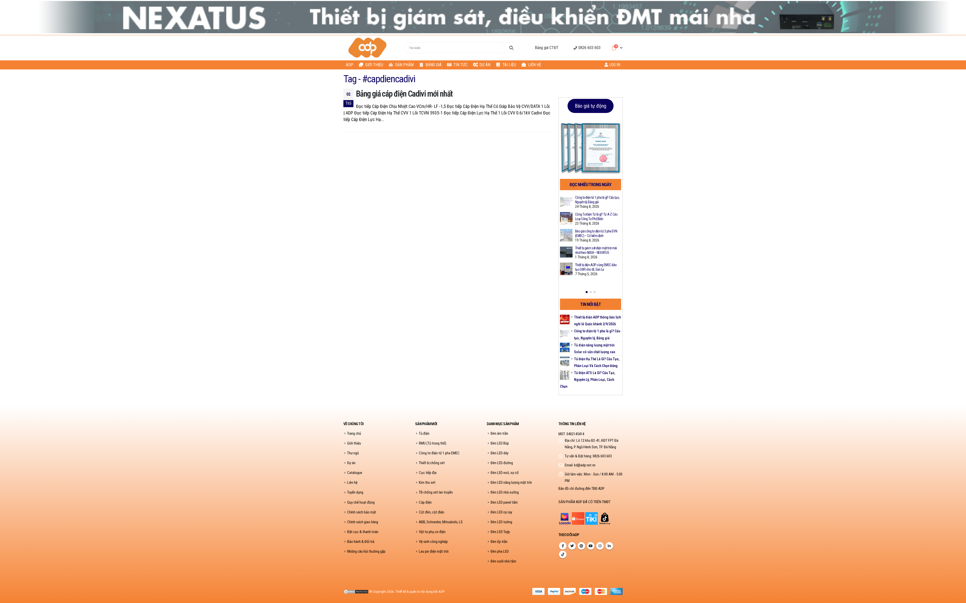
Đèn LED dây (499, 453)
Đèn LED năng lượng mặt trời (511, 482)
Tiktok (563, 554)
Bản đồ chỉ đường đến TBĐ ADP (581, 488)
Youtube (590, 546)
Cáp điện (425, 502)
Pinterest (581, 546)
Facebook (563, 546)
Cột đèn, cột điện (431, 512)
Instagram (600, 546)
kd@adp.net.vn (584, 465)
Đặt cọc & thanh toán (362, 532)
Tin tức (460, 64)
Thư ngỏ (353, 453)
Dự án (484, 64)
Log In (614, 64)
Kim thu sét (427, 482)
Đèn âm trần (499, 433)
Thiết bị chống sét (432, 463)
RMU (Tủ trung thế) (432, 443)
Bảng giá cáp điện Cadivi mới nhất (404, 94)
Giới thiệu (374, 64)
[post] (566, 201)
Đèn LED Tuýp (500, 532)
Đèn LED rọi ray (501, 512)
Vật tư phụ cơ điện (432, 532)
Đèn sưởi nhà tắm (503, 561)
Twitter (572, 546)
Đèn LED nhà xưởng (505, 492)
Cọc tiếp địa (427, 472)
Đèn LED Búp (500, 443)
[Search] (511, 48)
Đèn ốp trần (499, 541)
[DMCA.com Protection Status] (356, 591)
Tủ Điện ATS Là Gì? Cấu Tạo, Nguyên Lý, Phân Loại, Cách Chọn (587, 379)
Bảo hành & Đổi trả (360, 541)
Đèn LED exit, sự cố (505, 472)
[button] (587, 292)
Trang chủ (354, 433)
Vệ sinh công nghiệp (433, 541)
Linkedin (609, 546)
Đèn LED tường (501, 522)
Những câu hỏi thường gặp (366, 551)
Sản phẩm (404, 64)
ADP (349, 64)
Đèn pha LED (500, 551)
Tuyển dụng (355, 492)
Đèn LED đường (502, 463)
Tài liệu (509, 64)
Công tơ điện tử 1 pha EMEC (439, 453)
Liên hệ (534, 64)
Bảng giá (433, 64)
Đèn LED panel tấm (504, 502)
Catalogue (354, 472)
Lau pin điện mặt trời (434, 551)
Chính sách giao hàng (362, 522)
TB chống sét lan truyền (436, 492)
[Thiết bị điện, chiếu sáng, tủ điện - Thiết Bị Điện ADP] (368, 47)
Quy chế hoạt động (361, 502)
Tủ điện (424, 433)
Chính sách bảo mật (361, 512)
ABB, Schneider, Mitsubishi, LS (441, 522)
